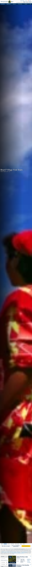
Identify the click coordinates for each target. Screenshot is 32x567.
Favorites (30, 0)
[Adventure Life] (6, 1)
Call (15, 546)
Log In (26, 0)
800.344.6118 (27, 2)
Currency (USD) (22, 0)
